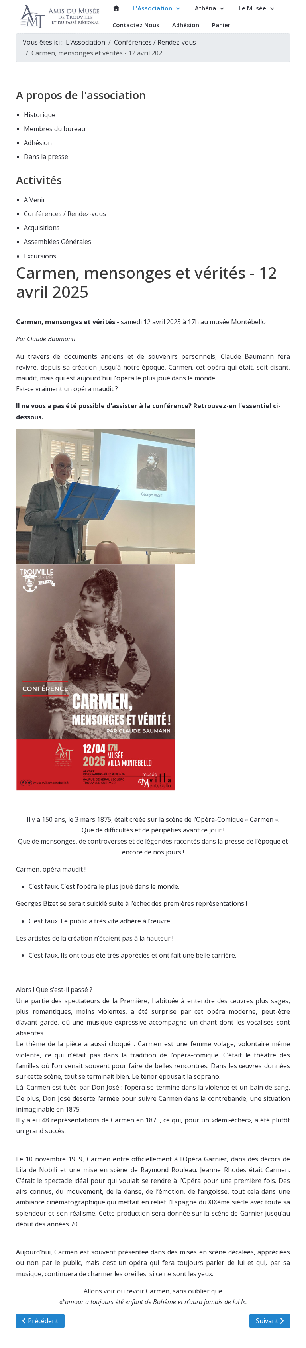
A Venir (34, 199)
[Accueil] (116, 8)
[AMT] (61, 17)
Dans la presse (46, 156)
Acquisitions (42, 227)
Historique (39, 114)
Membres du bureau (54, 128)
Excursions (40, 256)
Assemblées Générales (57, 241)
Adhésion (38, 142)
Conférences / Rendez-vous (65, 213)
